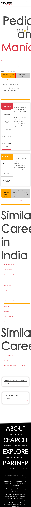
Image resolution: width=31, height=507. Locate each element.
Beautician (6, 295)
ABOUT (10, 434)
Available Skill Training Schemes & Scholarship (25, 193)
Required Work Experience (22, 75)
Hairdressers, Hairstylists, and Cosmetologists (14, 365)
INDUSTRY (24, 468)
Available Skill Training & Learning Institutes (15, 193)
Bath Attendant (8, 269)
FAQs (20, 434)
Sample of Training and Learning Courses (6, 193)
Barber (5, 290)
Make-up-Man (7, 285)
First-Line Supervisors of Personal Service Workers (15, 355)
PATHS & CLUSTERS (8, 457)
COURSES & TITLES (13, 445)
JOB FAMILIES (16, 457)
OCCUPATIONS (23, 457)
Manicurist (6, 311)
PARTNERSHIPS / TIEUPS (17, 468)
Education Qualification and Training (8, 75)
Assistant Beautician (9, 264)
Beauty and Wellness (18, 61)
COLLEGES (6, 445)
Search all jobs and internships (21, 400)
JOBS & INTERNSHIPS (22, 445)
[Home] (7, 3)
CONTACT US (16, 434)
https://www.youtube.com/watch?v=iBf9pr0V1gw (14, 200)
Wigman (6, 321)
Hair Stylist (6, 280)
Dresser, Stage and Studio (10, 274)
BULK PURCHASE (7, 468)
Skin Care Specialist (8, 316)
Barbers (6, 360)
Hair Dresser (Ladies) (9, 301)
